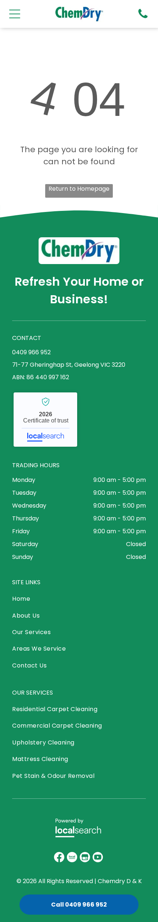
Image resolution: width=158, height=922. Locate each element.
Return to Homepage (79, 188)
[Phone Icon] (143, 18)
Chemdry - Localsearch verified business (45, 419)
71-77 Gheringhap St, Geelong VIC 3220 (68, 365)
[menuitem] (39, 600)
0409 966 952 (31, 352)
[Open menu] (14, 13)
